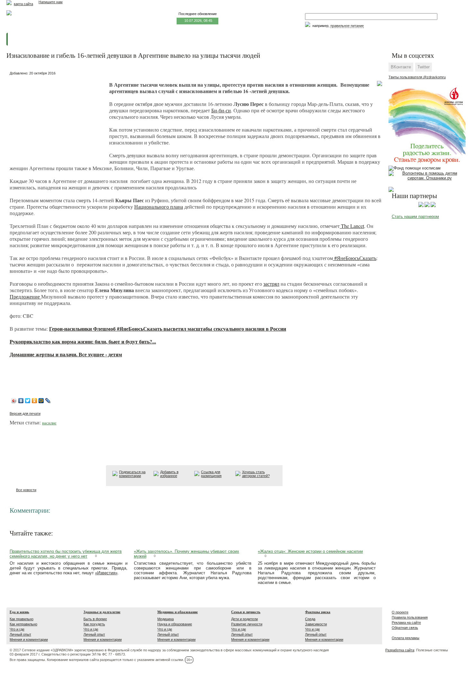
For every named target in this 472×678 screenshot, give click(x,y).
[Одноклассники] (34, 400)
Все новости (26, 490)
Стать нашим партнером (415, 216)
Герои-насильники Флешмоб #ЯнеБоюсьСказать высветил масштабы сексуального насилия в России (167, 328)
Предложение (25, 296)
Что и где (17, 629)
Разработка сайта (399, 650)
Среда (310, 619)
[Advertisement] (58, 117)
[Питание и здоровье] (427, 206)
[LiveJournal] (48, 400)
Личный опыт (20, 634)
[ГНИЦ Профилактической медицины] (433, 206)
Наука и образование (174, 624)
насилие (49, 423)
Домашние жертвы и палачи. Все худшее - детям (66, 354)
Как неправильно (23, 624)
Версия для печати (25, 413)
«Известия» (106, 572)
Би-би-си (221, 110)
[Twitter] (27, 400)
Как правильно (21, 619)
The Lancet (352, 225)
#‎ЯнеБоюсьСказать (354, 258)
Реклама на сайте (406, 622)
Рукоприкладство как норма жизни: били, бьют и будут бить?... (83, 341)
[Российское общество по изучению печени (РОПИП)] (421, 206)
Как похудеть (94, 624)
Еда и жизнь (19, 612)
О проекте (400, 612)
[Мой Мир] (41, 400)
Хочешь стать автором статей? (256, 474)
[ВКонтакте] (21, 400)
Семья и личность (245, 612)
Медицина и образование (177, 612)
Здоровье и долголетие (101, 612)
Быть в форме (95, 619)
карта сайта (23, 4)
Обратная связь (405, 628)
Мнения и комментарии (29, 639)
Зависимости (316, 624)
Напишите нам (51, 2)
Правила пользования (410, 617)
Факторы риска (317, 612)
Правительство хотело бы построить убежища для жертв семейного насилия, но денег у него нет (66, 554)
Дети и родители (244, 619)
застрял (271, 283)
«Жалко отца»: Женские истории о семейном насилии (310, 551)
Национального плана (158, 206)
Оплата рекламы (405, 638)
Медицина (165, 619)
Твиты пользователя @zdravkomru (417, 77)
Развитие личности (246, 624)
